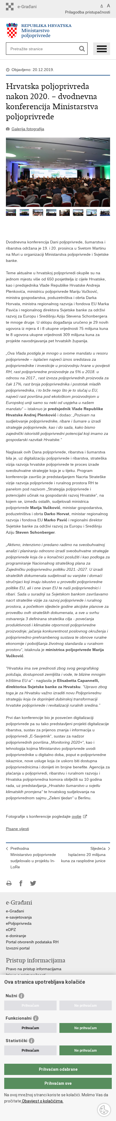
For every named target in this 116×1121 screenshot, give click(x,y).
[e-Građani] (30, 6)
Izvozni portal (18, 948)
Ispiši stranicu (9, 883)
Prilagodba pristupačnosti (87, 12)
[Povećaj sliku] (58, 172)
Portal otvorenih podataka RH (32, 942)
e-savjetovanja (19, 917)
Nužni (11, 995)
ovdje (76, 816)
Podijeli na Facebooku (21, 883)
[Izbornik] (101, 48)
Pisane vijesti (17, 829)
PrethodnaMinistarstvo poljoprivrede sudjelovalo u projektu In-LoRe (33, 857)
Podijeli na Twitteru (33, 883)
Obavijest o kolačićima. (42, 1101)
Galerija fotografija (28, 129)
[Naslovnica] (58, 30)
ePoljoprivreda (19, 923)
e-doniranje (16, 935)
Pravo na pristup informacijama (33, 969)
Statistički (16, 1040)
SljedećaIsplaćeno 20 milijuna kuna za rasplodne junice (83, 854)
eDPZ (11, 929)
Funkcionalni (19, 1018)
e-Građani (15, 911)
